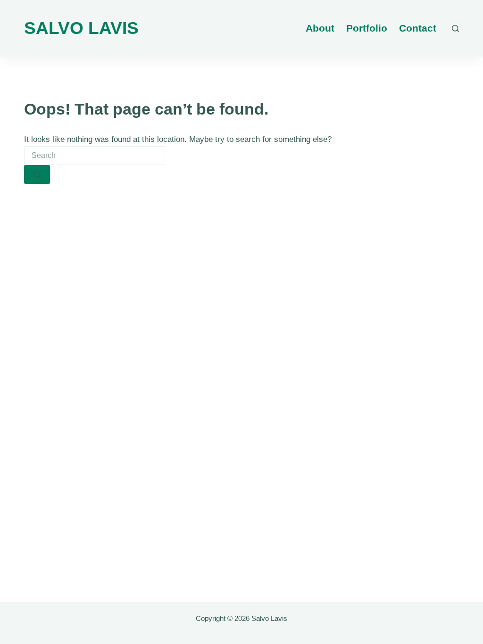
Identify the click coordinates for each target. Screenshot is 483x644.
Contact (417, 28)
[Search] (455, 28)
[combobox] (94, 155)
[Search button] (37, 174)
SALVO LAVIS (81, 28)
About (320, 28)
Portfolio (366, 28)
